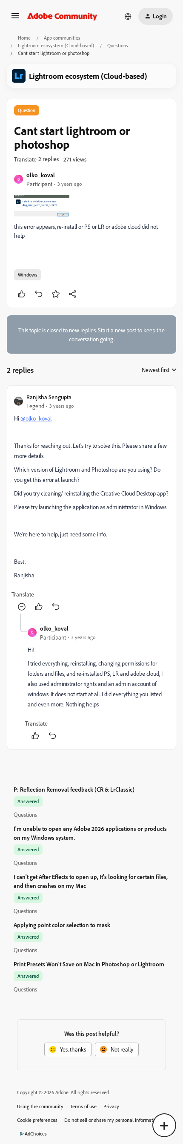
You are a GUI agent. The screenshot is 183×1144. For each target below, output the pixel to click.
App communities (62, 38)
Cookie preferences (37, 1120)
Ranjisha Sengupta (48, 397)
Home (24, 38)
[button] (15, 18)
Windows (27, 274)
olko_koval (40, 175)
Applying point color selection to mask (62, 924)
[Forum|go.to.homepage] (62, 16)
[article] (91, 503)
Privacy (111, 1106)
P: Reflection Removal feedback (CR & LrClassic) (74, 789)
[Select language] (128, 16)
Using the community (40, 1106)
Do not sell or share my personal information (112, 1120)
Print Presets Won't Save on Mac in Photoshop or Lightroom (89, 964)
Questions (117, 45)
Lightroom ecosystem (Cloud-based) (56, 45)
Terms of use (83, 1106)
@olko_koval (35, 418)
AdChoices (36, 1133)
